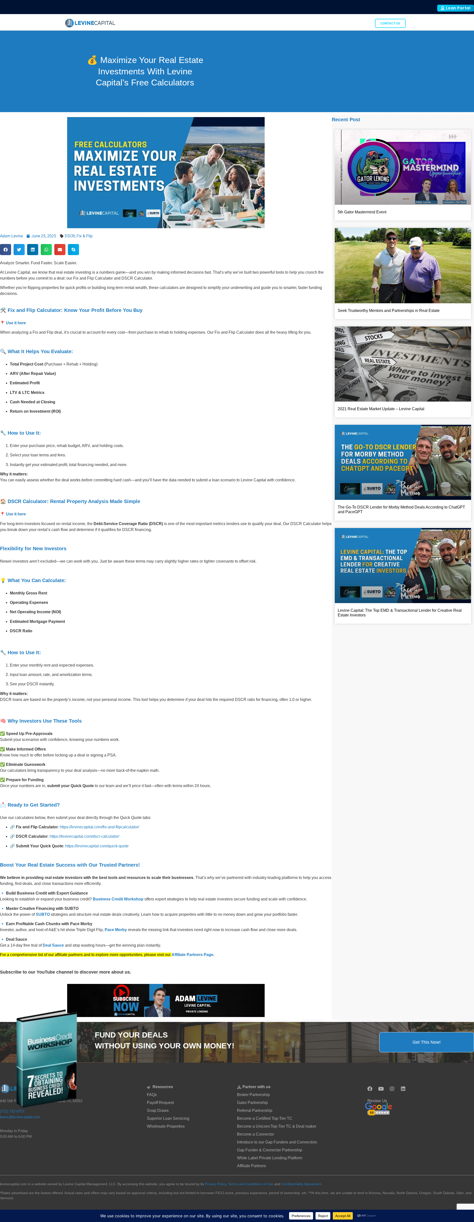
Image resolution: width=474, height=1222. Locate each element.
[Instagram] (392, 1089)
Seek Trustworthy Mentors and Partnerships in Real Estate (389, 310)
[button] (5, 249)
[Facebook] (370, 1089)
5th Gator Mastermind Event (362, 212)
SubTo (346, 23)
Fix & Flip (85, 236)
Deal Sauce (53, 945)
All (333, 23)
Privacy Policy (215, 1184)
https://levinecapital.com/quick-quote (97, 846)
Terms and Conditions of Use (250, 1184)
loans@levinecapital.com (20, 1117)
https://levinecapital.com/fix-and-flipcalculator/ (99, 827)
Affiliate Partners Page (192, 955)
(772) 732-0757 (12, 1111)
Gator (363, 23)
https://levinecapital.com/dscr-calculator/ (84, 836)
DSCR (70, 236)
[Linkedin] (403, 1089)
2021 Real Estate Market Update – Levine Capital (381, 409)
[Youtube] (381, 1089)
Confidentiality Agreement (301, 1184)
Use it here (16, 323)
